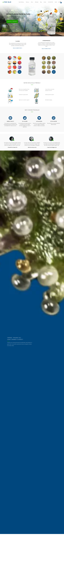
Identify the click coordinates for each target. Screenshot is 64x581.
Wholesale (36, 2)
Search (56, 2)
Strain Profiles (21, 2)
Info (31, 2)
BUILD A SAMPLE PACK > (17, 48)
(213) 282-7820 (50, 2)
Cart (59, 2)
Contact (45, 2)
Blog (41, 2)
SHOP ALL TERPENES (12, 21)
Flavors (27, 2)
